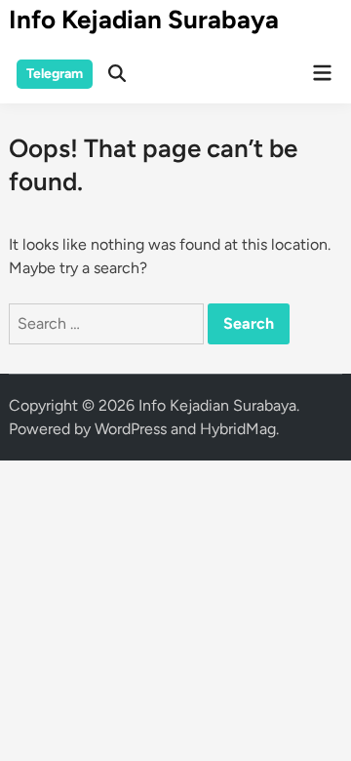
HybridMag (238, 429)
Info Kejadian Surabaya (144, 19)
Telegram (54, 73)
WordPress (131, 429)
